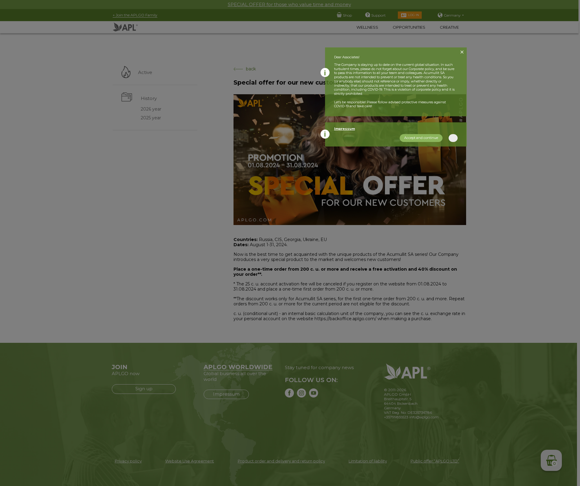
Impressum (344, 129)
